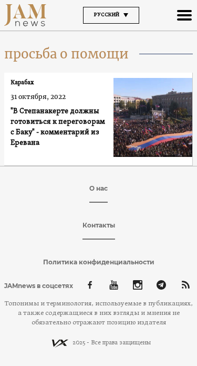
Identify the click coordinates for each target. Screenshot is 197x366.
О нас (98, 188)
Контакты (98, 225)
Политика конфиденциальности (98, 262)
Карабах (22, 82)
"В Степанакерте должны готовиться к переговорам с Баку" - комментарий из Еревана (58, 127)
